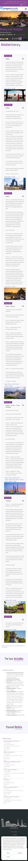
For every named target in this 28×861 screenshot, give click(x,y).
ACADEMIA (6, 3)
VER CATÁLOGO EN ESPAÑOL (11, 1)
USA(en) (23, 5)
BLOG (26, 1)
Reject (8, 853)
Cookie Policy (8, 849)
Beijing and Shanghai (11, 29)
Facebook (15, 831)
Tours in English (22, 3)
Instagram (15, 834)
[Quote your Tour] (20, 38)
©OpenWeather (4, 647)
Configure (19, 853)
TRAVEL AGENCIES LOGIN (13, 3)
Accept (8, 856)
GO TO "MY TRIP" (21, 1)
